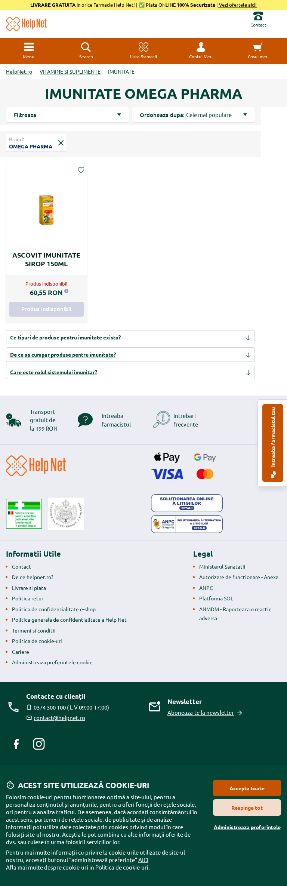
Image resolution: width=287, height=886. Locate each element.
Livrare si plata (29, 587)
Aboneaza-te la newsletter (200, 712)
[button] (201, 51)
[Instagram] (38, 743)
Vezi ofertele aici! (237, 4)
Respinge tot (247, 807)
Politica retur (27, 598)
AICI (143, 859)
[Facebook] (16, 743)
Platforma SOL (216, 598)
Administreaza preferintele (247, 827)
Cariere (20, 651)
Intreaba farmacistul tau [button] (272, 437)
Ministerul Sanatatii (222, 566)
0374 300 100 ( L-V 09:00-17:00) (71, 707)
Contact (21, 566)
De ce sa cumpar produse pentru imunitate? (63, 354)
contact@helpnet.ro (59, 717)
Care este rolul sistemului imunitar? (53, 372)
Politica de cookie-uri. (122, 867)
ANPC (206, 587)
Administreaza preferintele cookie (52, 662)
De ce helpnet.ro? (32, 576)
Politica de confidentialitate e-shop (54, 609)
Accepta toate (247, 788)
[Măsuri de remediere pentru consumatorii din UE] (187, 503)
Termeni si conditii (34, 630)
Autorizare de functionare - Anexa (238, 576)
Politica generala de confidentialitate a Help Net (69, 619)
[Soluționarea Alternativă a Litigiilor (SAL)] (187, 524)
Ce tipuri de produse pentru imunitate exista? (65, 337)
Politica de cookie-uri (37, 640)
